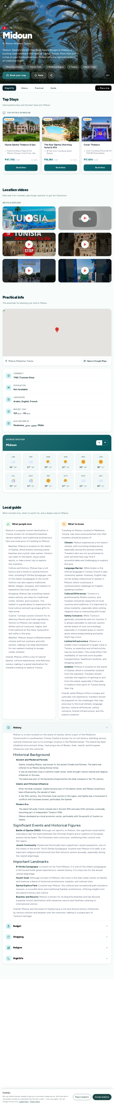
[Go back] (6, 6)
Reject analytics (82, 1097)
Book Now (21, 167)
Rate (40, 75)
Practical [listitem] (39, 88)
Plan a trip (104, 88)
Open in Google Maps (97, 361)
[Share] (51, 75)
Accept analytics (102, 1097)
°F (105, 443)
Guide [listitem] (53, 88)
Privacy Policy (35, 1102)
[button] (21, 145)
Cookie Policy (24, 1102)
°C (99, 443)
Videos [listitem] (24, 88)
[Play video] (29, 218)
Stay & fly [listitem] (9, 88)
